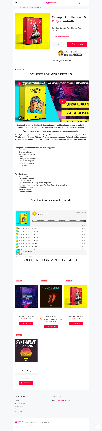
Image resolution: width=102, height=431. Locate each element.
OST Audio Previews (19, 256)
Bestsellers (23, 7)
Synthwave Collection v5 (26, 316)
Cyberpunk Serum (25, 152)
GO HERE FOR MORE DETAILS (51, 74)
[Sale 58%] (26, 350)
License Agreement (21, 409)
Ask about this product (62, 36)
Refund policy (19, 406)
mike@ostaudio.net (63, 400)
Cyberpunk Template (26, 161)
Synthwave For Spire (26, 371)
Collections (67, 61)
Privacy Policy (19, 412)
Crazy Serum (23, 165)
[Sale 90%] (26, 296)
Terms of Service (20, 403)
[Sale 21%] (51, 296)
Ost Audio (26, 376)
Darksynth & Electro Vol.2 (28, 159)
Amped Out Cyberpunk (27, 154)
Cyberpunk (23, 156)
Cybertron (22, 150)
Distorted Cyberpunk (26, 163)
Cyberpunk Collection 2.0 (30, 256)
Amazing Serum (51, 316)
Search (17, 400)
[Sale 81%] (75, 296)
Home (16, 7)
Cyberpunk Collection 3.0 (76, 316)
